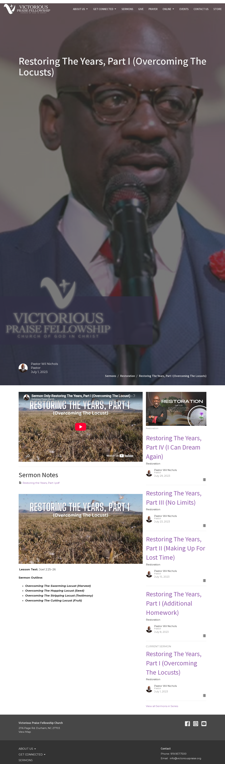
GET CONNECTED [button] (31, 754)
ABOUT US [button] (26, 748)
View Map (25, 731)
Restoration (127, 376)
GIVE (141, 9)
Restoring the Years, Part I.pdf (41, 482)
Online (167, 9)
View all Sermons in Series (162, 706)
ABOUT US (79, 9)
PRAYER (153, 9)
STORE (217, 9)
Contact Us (201, 9)
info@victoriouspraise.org (185, 758)
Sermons (110, 376)
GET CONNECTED (103, 9)
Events (184, 9)
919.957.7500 (178, 753)
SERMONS (127, 9)
